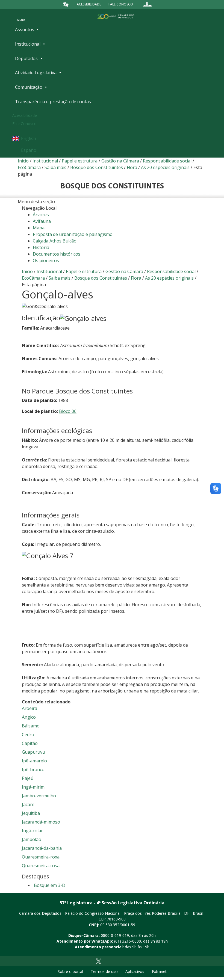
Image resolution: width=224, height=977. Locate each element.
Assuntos (24, 29)
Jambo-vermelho (39, 796)
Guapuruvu (33, 752)
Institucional (27, 44)
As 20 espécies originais (165, 167)
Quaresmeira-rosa (41, 866)
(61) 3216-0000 (127, 941)
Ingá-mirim (33, 787)
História (41, 247)
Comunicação (28, 87)
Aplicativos (134, 971)
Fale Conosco (120, 4)
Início (23, 161)
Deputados (26, 58)
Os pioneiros (46, 260)
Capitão (30, 743)
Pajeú (27, 778)
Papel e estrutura (80, 161)
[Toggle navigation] (21, 16)
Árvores (41, 215)
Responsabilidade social (167, 161)
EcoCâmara (29, 167)
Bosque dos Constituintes (96, 167)
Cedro (28, 735)
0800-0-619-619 (115, 935)
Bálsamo (31, 726)
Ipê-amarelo (34, 761)
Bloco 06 (67, 411)
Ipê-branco (33, 769)
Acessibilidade (89, 4)
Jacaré (28, 804)
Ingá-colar (32, 831)
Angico (29, 717)
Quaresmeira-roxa (41, 857)
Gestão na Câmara (120, 161)
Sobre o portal (70, 971)
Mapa (39, 228)
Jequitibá (31, 813)
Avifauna (42, 221)
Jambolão (31, 839)
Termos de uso (104, 971)
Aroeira (29, 708)
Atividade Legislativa (36, 73)
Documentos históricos (56, 254)
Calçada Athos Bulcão (54, 241)
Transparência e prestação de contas (53, 102)
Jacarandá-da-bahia (42, 848)
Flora (132, 167)
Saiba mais (55, 167)
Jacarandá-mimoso (41, 822)
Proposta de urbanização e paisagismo (73, 234)
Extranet (159, 971)
